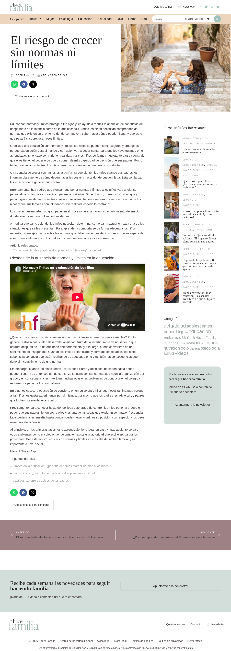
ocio (185, 348)
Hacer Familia (205, 143)
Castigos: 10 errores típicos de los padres (41, 480)
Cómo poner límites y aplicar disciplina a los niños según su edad (57, 250)
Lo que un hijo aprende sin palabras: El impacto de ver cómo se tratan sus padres (199, 238)
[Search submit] (217, 18)
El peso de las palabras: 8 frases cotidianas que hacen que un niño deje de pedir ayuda (199, 264)
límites (66, 369)
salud (169, 353)
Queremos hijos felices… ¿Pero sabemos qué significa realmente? (199, 184)
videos (182, 353)
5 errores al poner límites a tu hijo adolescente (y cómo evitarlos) (200, 214)
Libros (181, 343)
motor (190, 343)
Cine (186, 332)
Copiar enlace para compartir (32, 96)
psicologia (190, 175)
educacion (201, 138)
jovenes (170, 343)
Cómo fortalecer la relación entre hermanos (199, 150)
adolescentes (193, 165)
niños (186, 138)
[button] (14, 84)
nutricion (172, 348)
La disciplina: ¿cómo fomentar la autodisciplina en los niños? (54, 473)
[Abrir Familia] (39, 18)
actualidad (175, 326)
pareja (187, 224)
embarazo (172, 337)
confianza (70, 172)
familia (187, 143)
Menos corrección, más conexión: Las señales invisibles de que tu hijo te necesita (198, 297)
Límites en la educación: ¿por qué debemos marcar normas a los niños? (61, 466)
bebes (169, 331)
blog (179, 332)
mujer (201, 343)
